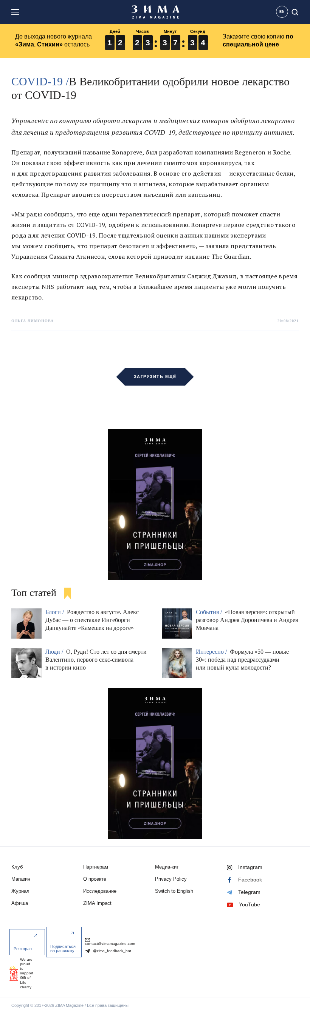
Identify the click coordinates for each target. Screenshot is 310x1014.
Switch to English (174, 891)
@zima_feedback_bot (111, 951)
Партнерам (95, 867)
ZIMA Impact (97, 903)
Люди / (55, 651)
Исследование (99, 891)
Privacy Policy (171, 879)
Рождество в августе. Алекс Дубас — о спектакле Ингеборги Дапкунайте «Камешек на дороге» (92, 620)
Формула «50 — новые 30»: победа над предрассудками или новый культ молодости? (242, 659)
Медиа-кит (167, 867)
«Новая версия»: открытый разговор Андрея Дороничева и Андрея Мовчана (247, 620)
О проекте (94, 879)
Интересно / (212, 651)
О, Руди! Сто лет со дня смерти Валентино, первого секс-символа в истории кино (96, 659)
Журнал (20, 891)
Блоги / (55, 612)
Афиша (19, 903)
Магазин (20, 879)
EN (282, 12)
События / (209, 612)
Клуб (17, 867)
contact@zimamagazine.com (110, 943)
